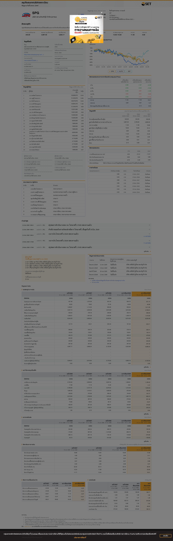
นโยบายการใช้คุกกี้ (80, 537)
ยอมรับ (165, 535)
